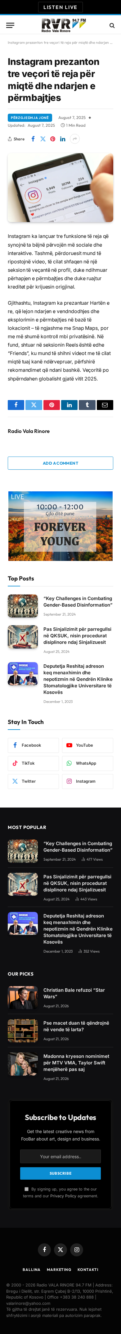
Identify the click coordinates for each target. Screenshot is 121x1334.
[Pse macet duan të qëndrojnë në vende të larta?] (23, 1030)
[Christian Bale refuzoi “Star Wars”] (23, 997)
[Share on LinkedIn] (62, 139)
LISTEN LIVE (60, 7)
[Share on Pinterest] (52, 139)
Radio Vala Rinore (29, 431)
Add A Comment (60, 463)
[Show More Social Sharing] (75, 139)
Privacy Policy (63, 1196)
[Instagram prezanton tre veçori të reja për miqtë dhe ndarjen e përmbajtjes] (60, 187)
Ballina (32, 1269)
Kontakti (88, 1269)
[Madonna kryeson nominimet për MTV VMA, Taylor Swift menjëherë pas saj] (23, 1064)
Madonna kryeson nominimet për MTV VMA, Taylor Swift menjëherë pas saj (76, 1062)
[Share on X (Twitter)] (42, 139)
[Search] (111, 25)
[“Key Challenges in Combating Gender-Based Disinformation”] (23, 606)
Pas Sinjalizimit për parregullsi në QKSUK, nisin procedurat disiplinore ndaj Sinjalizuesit (77, 635)
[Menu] (10, 25)
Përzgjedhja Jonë (30, 118)
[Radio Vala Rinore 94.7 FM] (64, 25)
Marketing (59, 1269)
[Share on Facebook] (33, 139)
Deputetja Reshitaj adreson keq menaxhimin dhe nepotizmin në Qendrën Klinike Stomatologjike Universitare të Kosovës (78, 679)
